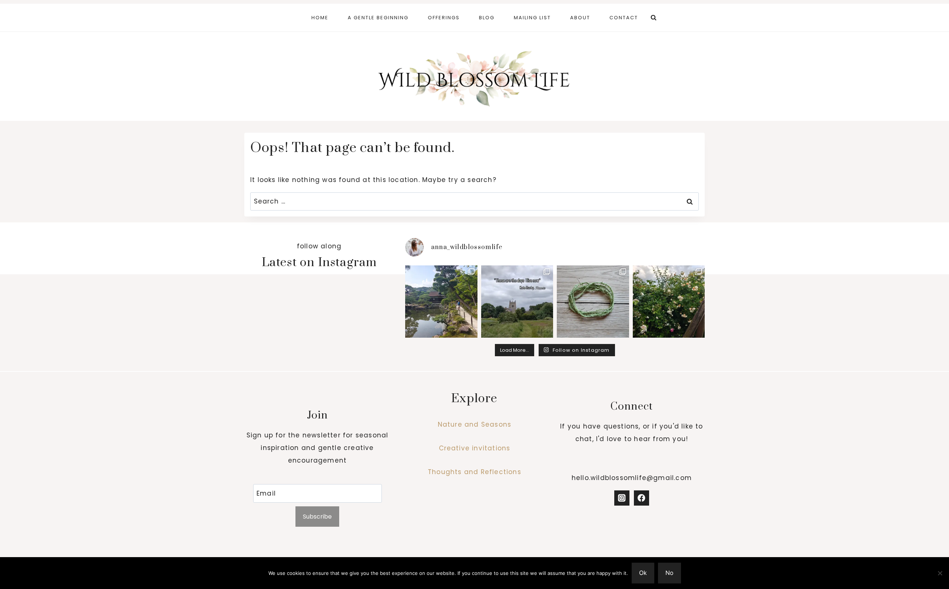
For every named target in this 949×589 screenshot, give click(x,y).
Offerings (444, 17)
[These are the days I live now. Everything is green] (517, 301)
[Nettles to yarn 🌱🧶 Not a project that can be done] (593, 301)
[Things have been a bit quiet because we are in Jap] (441, 301)
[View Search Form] (653, 18)
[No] (939, 573)
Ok (643, 572)
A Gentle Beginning (378, 17)
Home (319, 17)
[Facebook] (641, 498)
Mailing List (532, 17)
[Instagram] (621, 498)
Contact (623, 17)
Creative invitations (474, 448)
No (669, 572)
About (580, 17)
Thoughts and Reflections (474, 471)
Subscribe (317, 516)
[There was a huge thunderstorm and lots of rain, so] (669, 301)
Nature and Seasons (475, 424)
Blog (487, 17)
